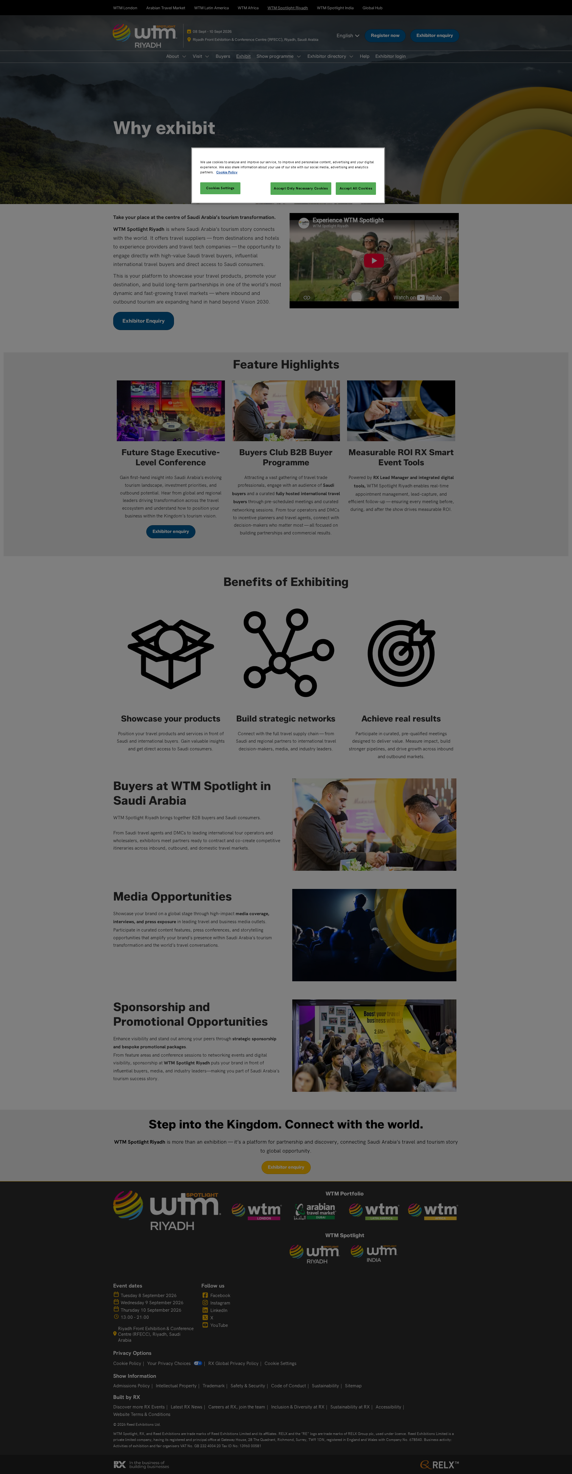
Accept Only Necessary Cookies (301, 188)
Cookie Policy (226, 172)
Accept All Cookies (356, 188)
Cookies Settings (220, 188)
